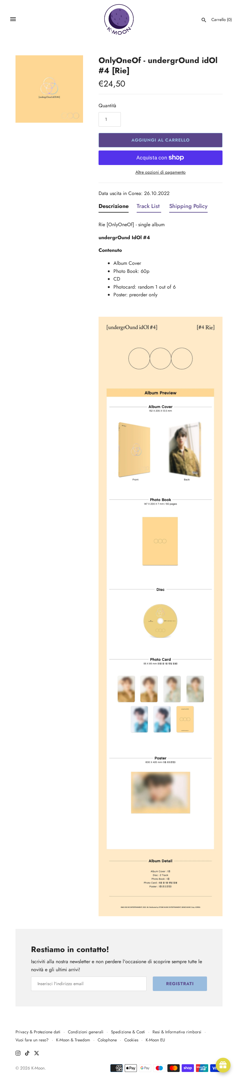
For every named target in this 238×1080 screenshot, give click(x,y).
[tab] (114, 207)
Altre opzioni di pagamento (160, 172)
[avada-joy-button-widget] (223, 1065)
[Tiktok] (27, 1054)
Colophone (107, 1040)
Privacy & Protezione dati (37, 1032)
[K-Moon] (119, 19)
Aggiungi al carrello (160, 140)
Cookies (131, 1040)
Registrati (180, 983)
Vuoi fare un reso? (32, 1040)
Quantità (107, 105)
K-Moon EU (155, 1040)
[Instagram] (17, 1054)
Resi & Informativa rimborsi (176, 1032)
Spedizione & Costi (128, 1032)
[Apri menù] (13, 19)
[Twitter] (36, 1054)
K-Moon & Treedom (73, 1040)
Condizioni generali (86, 1032)
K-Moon (38, 1068)
